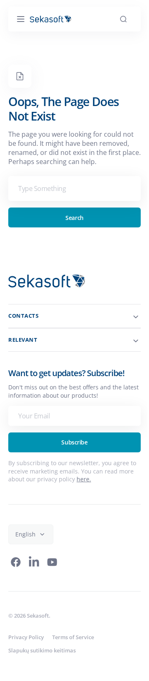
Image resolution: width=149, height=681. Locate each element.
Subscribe (71, 442)
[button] (21, 19)
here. (100, 479)
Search (71, 218)
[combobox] (71, 188)
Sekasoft (38, 615)
